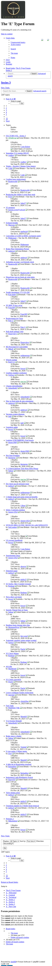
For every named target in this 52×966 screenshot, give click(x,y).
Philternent (12, 238)
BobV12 (11, 362)
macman (11, 695)
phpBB (13, 962)
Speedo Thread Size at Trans (17, 610)
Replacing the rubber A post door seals (20, 194)
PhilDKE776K (14, 708)
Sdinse (10, 471)
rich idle (9, 666)
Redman (11, 586)
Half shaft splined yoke (14, 331)
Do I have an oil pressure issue (17, 484)
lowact (23, 368)
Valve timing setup (13, 793)
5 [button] (6, 114)
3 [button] (6, 110)
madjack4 (24, 231)
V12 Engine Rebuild (14, 721)
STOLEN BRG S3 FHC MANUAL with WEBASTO (27, 525)
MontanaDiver (13, 627)
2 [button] (6, 108)
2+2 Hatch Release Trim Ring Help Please (22, 469)
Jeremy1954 (13, 512)
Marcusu (11, 225)
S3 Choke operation (13, 680)
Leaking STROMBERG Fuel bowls (20, 440)
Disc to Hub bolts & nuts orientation (19, 401)
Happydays (12, 334)
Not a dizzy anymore (14, 597)
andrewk (11, 251)
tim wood (24, 636)
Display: (6, 841)
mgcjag (23, 382)
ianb (9, 416)
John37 (23, 203)
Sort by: (23, 841)
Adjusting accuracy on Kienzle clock (20, 262)
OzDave (11, 375)
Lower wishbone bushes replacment (19, 693)
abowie (23, 566)
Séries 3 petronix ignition (15, 510)
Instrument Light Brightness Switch (19, 777)
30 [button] (7, 119)
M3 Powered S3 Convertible (17, 347)
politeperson (25, 355)
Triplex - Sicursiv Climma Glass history (21, 166)
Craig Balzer (25, 147)
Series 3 (6, 82)
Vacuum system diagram (15, 414)
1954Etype (12, 138)
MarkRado (12, 669)
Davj (10, 753)
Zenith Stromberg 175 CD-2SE (18, 292)
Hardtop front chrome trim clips (18, 625)
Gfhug (22, 506)
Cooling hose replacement (16, 179)
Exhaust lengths (12, 223)
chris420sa (24, 701)
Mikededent (12, 821)
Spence (11, 643)
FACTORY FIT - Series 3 (16, 136)
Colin (10, 168)
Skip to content (6, 34)
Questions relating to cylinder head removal (22, 806)
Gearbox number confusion (16, 373)
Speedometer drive (13, 556)
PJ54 (10, 197)
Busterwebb (12, 181)
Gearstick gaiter (12, 427)
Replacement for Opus (14, 318)
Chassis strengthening (14, 386)
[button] (10, 99)
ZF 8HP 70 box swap (14, 305)
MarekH (23, 716)
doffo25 (11, 486)
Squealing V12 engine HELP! (17, 153)
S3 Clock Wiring (12, 653)
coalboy (11, 155)
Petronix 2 (10, 819)
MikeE (10, 349)
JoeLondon (12, 527)
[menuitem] (18, 42)
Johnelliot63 (13, 388)
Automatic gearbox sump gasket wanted (21, 640)
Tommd (23, 747)
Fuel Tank (10, 706)
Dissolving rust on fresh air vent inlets (20, 277)
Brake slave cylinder (13, 736)
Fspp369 (11, 308)
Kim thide (12, 295)
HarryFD (11, 780)
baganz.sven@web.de (16, 210)
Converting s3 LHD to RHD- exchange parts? (23, 236)
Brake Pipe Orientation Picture (17, 249)
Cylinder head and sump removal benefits (21, 497)
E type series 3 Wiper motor (16, 751)
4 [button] (6, 112)
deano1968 (12, 442)
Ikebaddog (12, 767)
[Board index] (13, 18)
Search (34, 74)
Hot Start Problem (13, 455)
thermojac (12, 458)
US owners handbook (14, 540)
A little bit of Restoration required (18, 764)
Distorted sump (11, 571)
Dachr (22, 649)
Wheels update (11, 360)
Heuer (22, 536)
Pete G (10, 321)
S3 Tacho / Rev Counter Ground (18, 584)
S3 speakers (10, 208)
